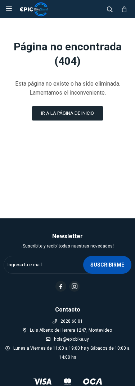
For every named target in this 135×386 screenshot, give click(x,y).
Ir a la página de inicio (67, 113)
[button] (110, 9)
